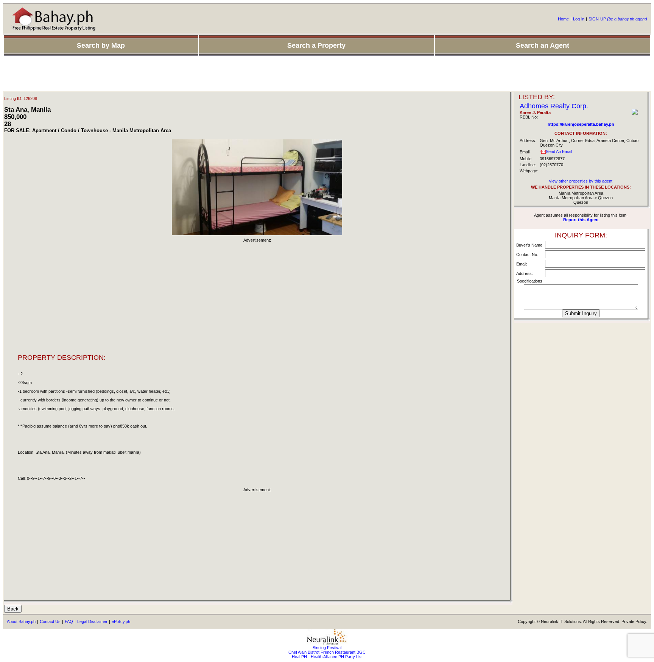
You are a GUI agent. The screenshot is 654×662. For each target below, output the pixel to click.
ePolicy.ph (121, 621)
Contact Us (50, 621)
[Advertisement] (327, 74)
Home (563, 19)
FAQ (69, 621)
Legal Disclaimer (92, 621)
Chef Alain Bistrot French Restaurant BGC (327, 652)
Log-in (578, 19)
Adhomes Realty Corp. (554, 106)
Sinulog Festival (327, 647)
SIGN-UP (618, 19)
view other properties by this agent (580, 181)
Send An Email (559, 151)
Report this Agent (581, 219)
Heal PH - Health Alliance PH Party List (327, 656)
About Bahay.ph (21, 621)
